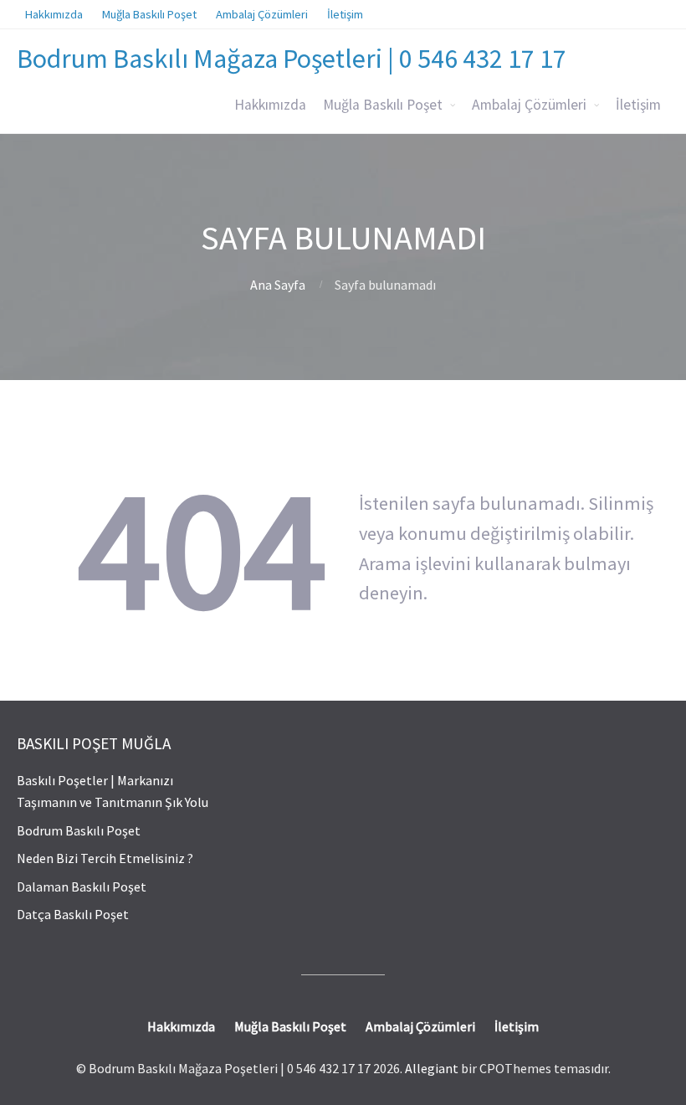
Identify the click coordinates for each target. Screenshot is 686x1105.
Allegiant (431, 1068)
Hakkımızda (270, 104)
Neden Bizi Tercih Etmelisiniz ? (105, 858)
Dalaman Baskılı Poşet (81, 886)
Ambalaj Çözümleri (529, 104)
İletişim (638, 104)
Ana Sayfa (277, 284)
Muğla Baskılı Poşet (383, 104)
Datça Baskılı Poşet (73, 914)
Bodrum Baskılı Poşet (79, 830)
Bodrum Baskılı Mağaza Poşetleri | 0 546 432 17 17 (291, 58)
